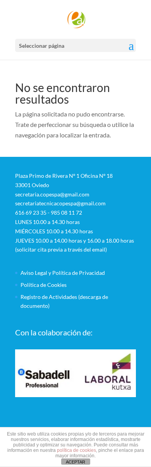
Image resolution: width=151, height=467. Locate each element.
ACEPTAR (75, 462)
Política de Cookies (44, 284)
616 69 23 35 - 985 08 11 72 (48, 212)
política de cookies (76, 450)
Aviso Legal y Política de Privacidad (63, 272)
